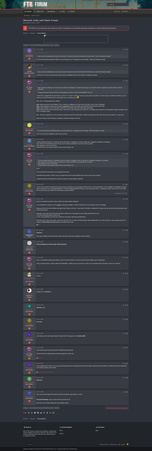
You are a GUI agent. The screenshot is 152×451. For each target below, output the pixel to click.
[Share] (123, 49)
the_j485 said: (42, 53)
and (45, 372)
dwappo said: (41, 127)
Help (119, 444)
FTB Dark (29, 444)
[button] (45, 11)
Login (96, 430)
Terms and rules (104, 444)
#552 (126, 273)
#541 (126, 49)
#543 (126, 81)
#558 (126, 363)
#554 (126, 305)
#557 (126, 347)
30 (46, 45)
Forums (61, 433)
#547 (126, 184)
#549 (126, 230)
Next (56, 45)
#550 (126, 241)
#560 (126, 392)
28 (41, 45)
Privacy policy (113, 444)
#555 (126, 319)
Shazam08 (27, 23)
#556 (126, 333)
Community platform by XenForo (40, 449)
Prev (26, 45)
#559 (126, 377)
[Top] (125, 444)
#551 (126, 257)
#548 (126, 199)
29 (43, 45)
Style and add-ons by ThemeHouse (67, 449)
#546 (126, 153)
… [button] (32, 45)
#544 (126, 124)
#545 (126, 139)
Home (61, 430)
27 (38, 45)
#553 (126, 289)
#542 (126, 65)
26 (35, 45)
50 (52, 45)
